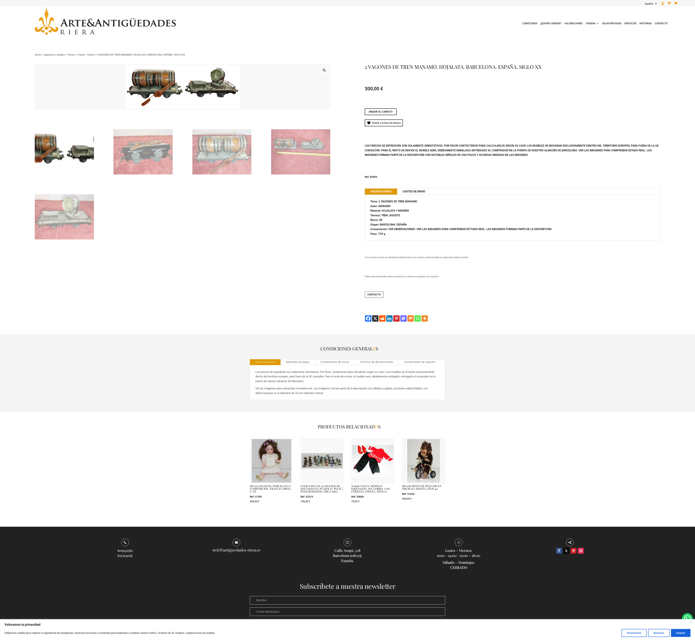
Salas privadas (612, 23)
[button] (324, 70)
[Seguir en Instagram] (581, 551)
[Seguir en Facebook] (559, 551)
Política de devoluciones (376, 362)
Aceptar (680, 632)
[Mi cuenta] (662, 3)
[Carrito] (669, 3)
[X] (375, 318)
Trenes (71, 54)
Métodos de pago (297, 362)
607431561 (125, 550)
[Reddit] (382, 318)
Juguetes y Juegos (54, 54)
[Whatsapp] (417, 318)
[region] (347, 629)
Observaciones (265, 362)
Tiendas (591, 23)
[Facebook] (368, 318)
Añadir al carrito (381, 111)
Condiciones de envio (335, 362)
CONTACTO (374, 294)
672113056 (125, 555)
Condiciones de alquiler (420, 362)
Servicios (630, 23)
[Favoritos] (675, 3)
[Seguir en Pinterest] (573, 551)
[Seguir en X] (566, 551)
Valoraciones (573, 23)
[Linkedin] (389, 318)
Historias (645, 23)
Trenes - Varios (85, 54)
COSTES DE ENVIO (414, 191)
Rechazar (658, 632)
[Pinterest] (396, 318)
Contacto (661, 23)
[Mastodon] (403, 318)
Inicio (38, 54)
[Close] (691, 622)
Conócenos (529, 23)
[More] (425, 318)
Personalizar (634, 632)
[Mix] (410, 318)
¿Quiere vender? (550, 23)
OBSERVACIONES (381, 191)
